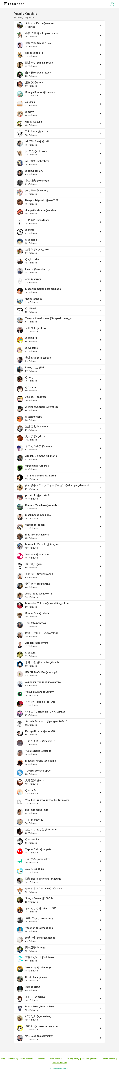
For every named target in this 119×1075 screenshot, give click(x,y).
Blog (3, 1059)
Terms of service (56, 1059)
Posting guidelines (90, 1059)
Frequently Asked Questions (21, 1059)
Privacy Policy (73, 1059)
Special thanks (108, 1059)
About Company (60, 1062)
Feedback (41, 1059)
